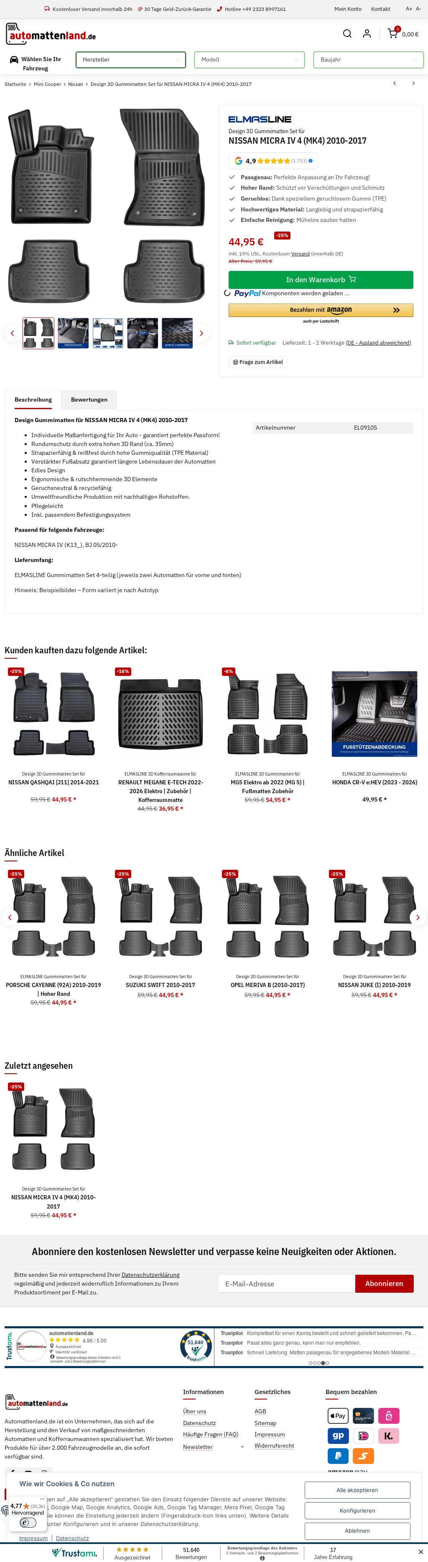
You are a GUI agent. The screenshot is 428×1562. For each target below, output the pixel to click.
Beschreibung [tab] (33, 399)
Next (201, 333)
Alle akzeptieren (357, 1490)
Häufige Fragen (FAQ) (211, 1434)
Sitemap (265, 1423)
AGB (260, 1411)
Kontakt (380, 9)
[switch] (28, 1523)
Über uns (194, 1411)
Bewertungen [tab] (89, 399)
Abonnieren (384, 1283)
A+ (409, 8)
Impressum (33, 1538)
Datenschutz (72, 1538)
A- (418, 8)
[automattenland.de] (51, 34)
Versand (300, 253)
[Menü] (42, 1501)
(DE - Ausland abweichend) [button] (378, 342)
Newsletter (198, 1447)
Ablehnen (357, 1530)
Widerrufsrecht (274, 1445)
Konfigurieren (357, 1510)
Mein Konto (348, 9)
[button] (347, 33)
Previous (13, 333)
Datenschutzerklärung (150, 1274)
